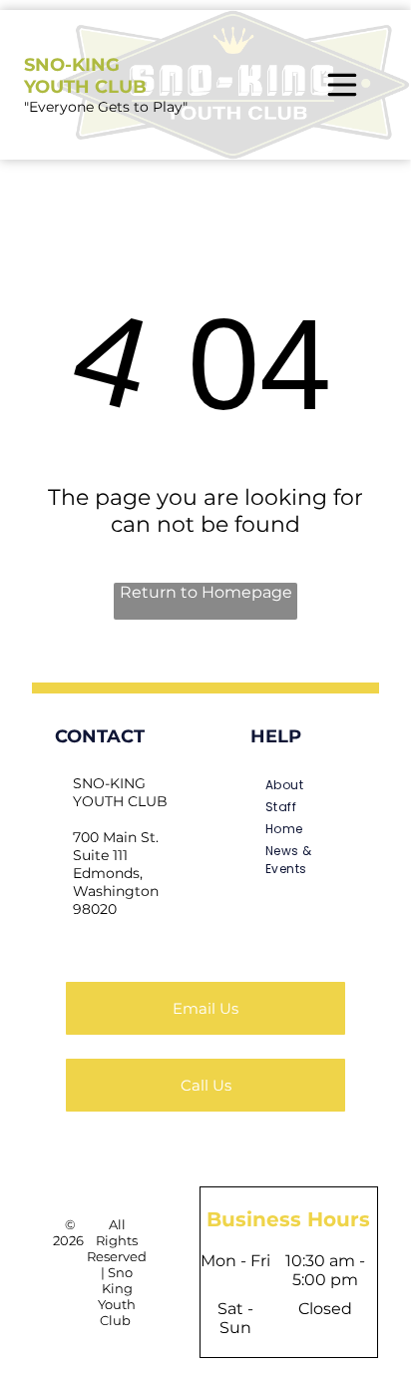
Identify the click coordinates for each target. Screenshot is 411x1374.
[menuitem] (295, 785)
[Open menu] (342, 85)
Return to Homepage (206, 592)
